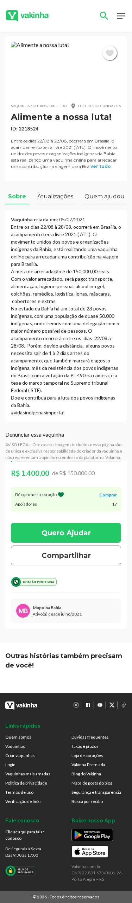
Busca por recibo (87, 801)
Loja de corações (87, 755)
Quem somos (18, 737)
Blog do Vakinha (86, 773)
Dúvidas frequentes (90, 737)
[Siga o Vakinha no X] (112, 705)
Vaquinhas (15, 746)
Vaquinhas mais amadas (27, 773)
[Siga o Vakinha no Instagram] (76, 705)
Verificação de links (23, 801)
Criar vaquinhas (20, 755)
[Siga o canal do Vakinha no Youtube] (100, 705)
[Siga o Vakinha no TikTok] (124, 705)
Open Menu (121, 16)
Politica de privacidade (26, 783)
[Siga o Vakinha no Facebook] (88, 705)
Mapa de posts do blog (91, 783)
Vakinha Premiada (88, 764)
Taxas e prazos (85, 746)
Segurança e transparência (96, 792)
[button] (66, 69)
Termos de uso (19, 792)
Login (10, 764)
